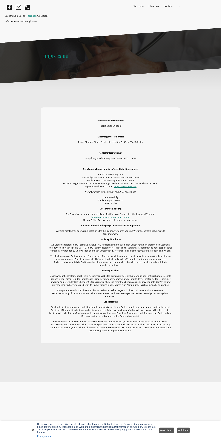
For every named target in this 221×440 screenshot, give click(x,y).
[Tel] (27, 7)
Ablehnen (183, 430)
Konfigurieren (44, 436)
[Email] (18, 7)
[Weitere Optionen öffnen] (179, 6)
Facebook (32, 15)
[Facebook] (9, 7)
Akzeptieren (166, 430)
